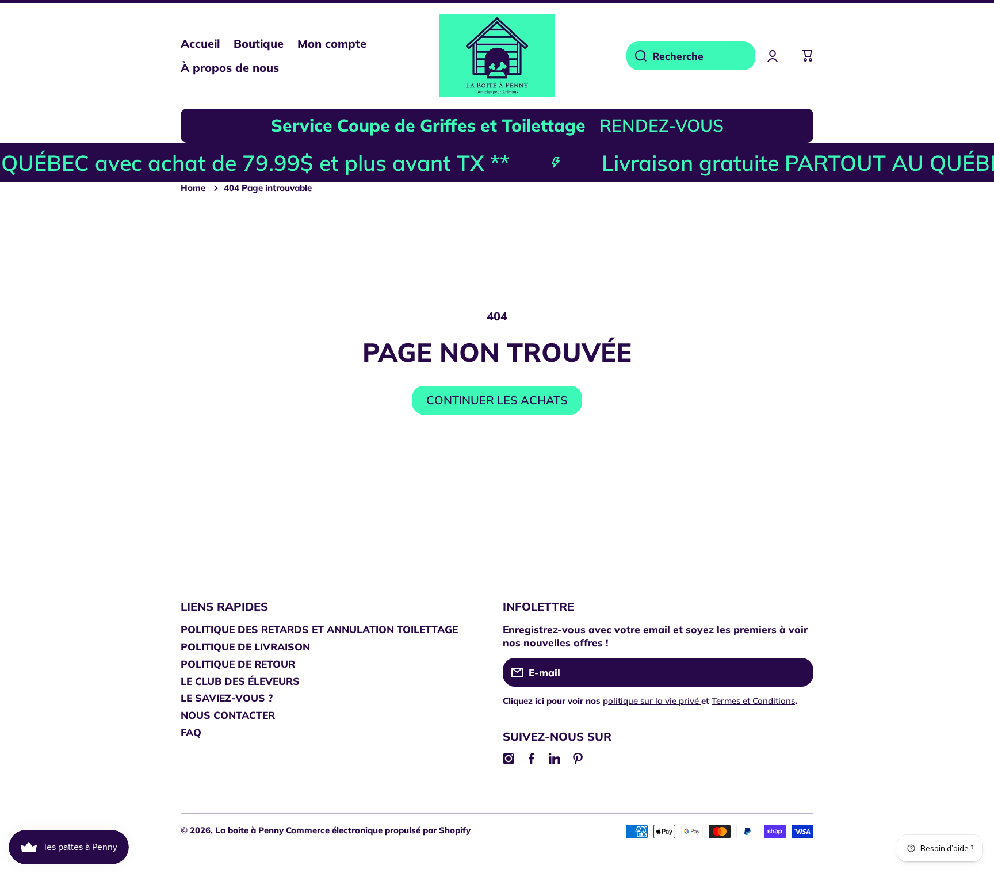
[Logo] (497, 55)
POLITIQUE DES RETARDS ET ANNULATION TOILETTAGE (319, 629)
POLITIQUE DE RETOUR (238, 663)
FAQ (191, 732)
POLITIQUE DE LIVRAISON (245, 646)
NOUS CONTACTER (228, 715)
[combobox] (690, 55)
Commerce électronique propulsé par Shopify (378, 830)
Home (193, 187)
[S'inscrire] (799, 672)
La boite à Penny (249, 830)
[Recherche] (636, 55)
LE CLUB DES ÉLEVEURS (240, 681)
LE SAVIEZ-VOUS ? (227, 697)
